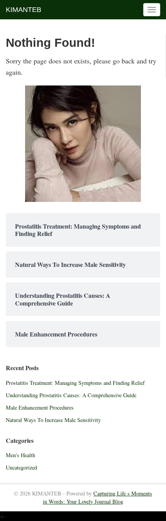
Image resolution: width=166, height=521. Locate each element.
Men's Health (20, 455)
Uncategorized (21, 467)
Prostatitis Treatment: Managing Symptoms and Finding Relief (75, 382)
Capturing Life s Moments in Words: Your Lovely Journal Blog (97, 497)
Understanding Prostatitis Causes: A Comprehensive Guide (71, 395)
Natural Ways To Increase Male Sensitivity (53, 420)
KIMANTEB (23, 10)
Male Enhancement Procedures (40, 407)
